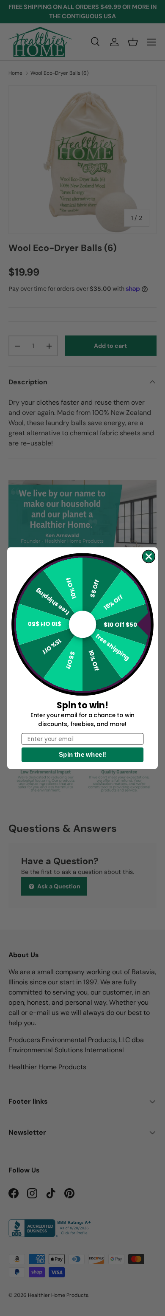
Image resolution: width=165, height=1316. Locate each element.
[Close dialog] (149, 556)
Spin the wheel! (82, 754)
